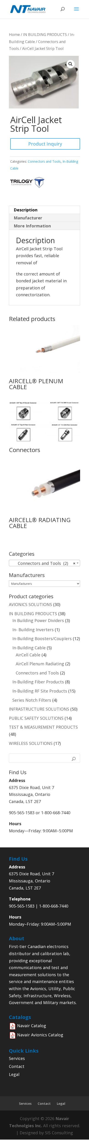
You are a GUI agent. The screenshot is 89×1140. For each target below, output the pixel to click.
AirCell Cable (28, 655)
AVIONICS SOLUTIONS (30, 604)
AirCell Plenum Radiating (40, 663)
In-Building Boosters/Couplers (42, 638)
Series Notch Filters (31, 700)
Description (25, 210)
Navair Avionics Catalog (40, 1035)
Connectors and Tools (44, 161)
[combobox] (44, 563)
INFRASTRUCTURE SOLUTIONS (39, 709)
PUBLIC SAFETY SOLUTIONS (36, 718)
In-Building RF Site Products (39, 691)
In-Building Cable (29, 647)
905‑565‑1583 (21, 906)
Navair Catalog (31, 1025)
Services (17, 1058)
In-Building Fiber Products (38, 682)
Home (14, 34)
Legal (14, 1074)
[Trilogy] (27, 187)
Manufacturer (28, 218)
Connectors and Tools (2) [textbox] (43, 563)
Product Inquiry (45, 144)
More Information (32, 226)
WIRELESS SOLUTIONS (30, 743)
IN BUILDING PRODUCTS (45, 34)
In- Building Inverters (33, 629)
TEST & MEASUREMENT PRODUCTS (43, 727)
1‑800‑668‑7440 (53, 906)
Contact (16, 1066)
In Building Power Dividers (38, 620)
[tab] (44, 210)
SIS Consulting (59, 1132)
